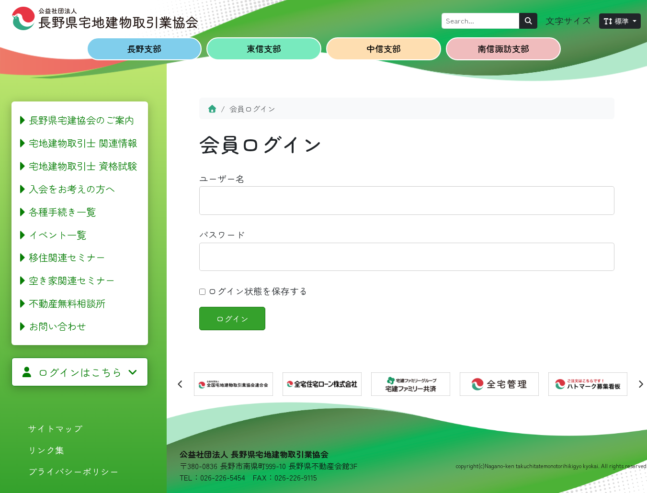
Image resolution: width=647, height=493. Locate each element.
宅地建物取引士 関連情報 (83, 142)
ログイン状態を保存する (256, 290)
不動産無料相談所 (67, 303)
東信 (264, 48)
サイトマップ (55, 428)
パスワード (222, 234)
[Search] (528, 21)
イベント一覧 (57, 234)
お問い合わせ (57, 326)
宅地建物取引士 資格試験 (83, 165)
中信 (383, 48)
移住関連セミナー (67, 257)
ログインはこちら (80, 372)
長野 (144, 48)
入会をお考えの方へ (72, 188)
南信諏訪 (503, 48)
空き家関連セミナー (72, 280)
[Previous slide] (180, 384)
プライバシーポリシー (73, 471)
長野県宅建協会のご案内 (81, 119)
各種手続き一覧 (62, 211)
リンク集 (46, 449)
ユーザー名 (222, 178)
